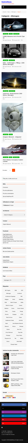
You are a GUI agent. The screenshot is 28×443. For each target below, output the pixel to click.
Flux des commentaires (8, 193)
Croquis (13, 311)
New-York (19, 329)
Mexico (14, 326)
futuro (20, 317)
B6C (22, 296)
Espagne (14, 314)
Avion (10, 157)
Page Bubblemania (7, 234)
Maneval (6, 326)
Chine (6, 311)
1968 (16, 290)
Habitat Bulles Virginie (8, 262)
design (21, 311)
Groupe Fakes (16, 241)
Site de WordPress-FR (8, 196)
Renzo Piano (19, 335)
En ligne (8, 205)
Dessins (6, 314)
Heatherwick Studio (9, 320)
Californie (6, 308)
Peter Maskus (16, 157)
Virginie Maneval (7, 40)
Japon (6, 323)
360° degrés (7, 290)
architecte (19, 293)
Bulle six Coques (9, 305)
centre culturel (20, 308)
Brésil (14, 299)
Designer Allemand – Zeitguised (12, 137)
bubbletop (21, 299)
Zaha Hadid (19, 341)
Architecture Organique (10, 296)
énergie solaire (14, 344)
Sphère (21, 338)
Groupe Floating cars (8, 241)
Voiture (10, 33)
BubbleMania (7, 2)
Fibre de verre (9, 317)
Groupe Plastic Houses (8, 239)
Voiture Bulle (16, 33)
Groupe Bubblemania (8, 237)
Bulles (22, 302)
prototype (8, 335)
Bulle (6, 302)
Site (15, 338)
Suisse (7, 341)
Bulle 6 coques (13, 302)
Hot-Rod (21, 320)
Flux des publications (8, 190)
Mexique (21, 326)
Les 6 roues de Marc (7, 270)
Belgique (6, 299)
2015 (22, 290)
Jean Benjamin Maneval (18, 323)
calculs (20, 305)
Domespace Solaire (15, 373)
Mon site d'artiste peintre (8, 251)
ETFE (22, 314)
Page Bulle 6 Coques (8, 236)
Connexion (5, 187)
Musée (8, 329)
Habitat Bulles (6, 260)
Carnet (12, 308)
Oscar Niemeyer (9, 332)
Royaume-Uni (8, 338)
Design (10, 134)
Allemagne (6, 33)
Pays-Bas (20, 332)
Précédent (5, 170)
